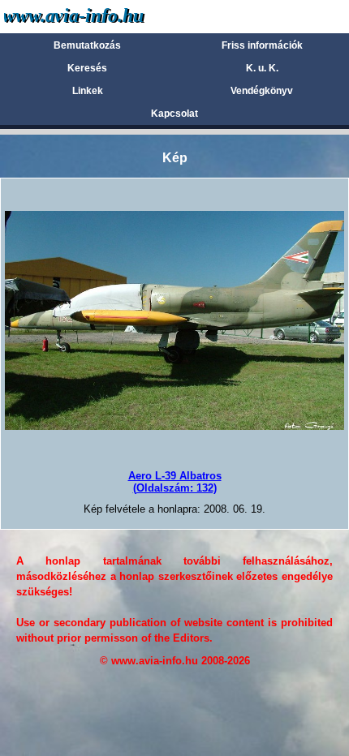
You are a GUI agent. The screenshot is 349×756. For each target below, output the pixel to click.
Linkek (87, 91)
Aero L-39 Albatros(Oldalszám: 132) (175, 481)
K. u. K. (262, 68)
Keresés (87, 68)
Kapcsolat (174, 113)
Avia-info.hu (102, 15)
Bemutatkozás (87, 45)
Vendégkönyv (262, 91)
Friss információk (262, 45)
